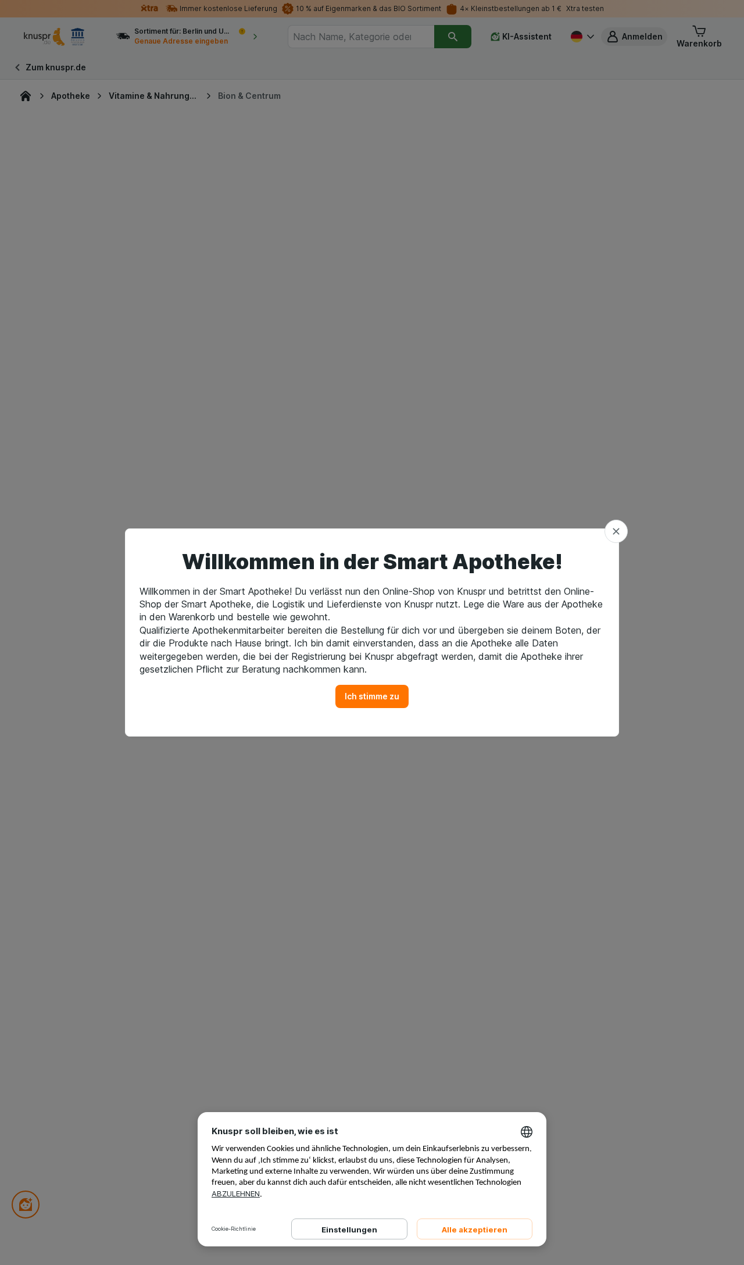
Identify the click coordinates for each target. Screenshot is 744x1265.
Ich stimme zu (372, 696)
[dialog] (372, 632)
